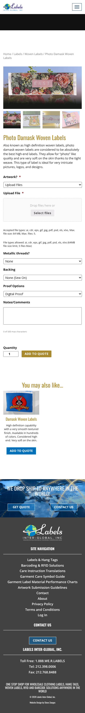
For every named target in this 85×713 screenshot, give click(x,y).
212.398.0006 (46, 666)
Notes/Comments (16, 302)
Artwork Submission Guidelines (42, 587)
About (42, 599)
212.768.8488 (46, 672)
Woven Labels (34, 54)
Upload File (13, 193)
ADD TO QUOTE (36, 354)
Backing (9, 270)
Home (7, 54)
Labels (18, 54)
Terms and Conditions (42, 610)
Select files (42, 213)
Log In (42, 615)
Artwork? (12, 177)
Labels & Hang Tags (42, 560)
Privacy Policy (42, 604)
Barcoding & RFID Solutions (42, 565)
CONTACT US (63, 507)
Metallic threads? (16, 253)
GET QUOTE (21, 507)
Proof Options (13, 286)
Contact (42, 593)
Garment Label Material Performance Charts (42, 582)
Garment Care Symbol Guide (42, 576)
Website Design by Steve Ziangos (42, 702)
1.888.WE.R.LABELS (50, 661)
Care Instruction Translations (42, 571)
